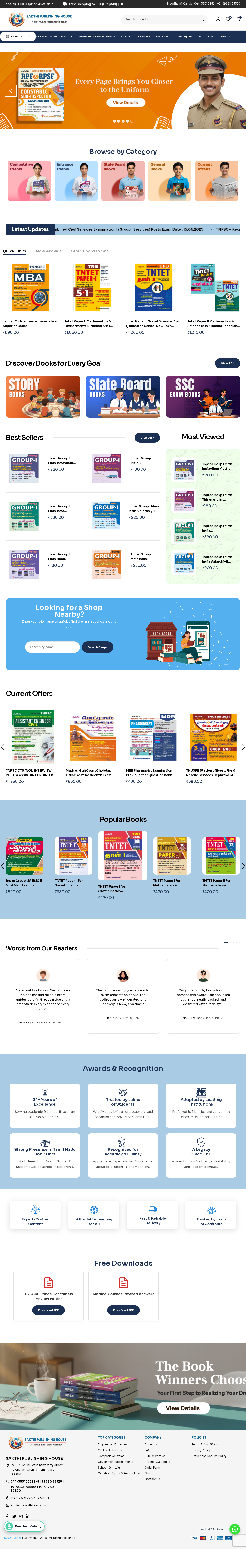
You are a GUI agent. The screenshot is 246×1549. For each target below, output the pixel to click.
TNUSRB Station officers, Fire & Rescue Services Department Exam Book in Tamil (150, 775)
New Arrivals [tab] (49, 251)
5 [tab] (131, 121)
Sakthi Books (13, 1538)
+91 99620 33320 (228, 3)
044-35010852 (204, 3)
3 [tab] (123, 121)
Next (125, 397)
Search (202, 19)
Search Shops (97, 647)
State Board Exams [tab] (90, 251)
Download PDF (48, 1310)
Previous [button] (11, 91)
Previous (2, 747)
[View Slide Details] (123, 90)
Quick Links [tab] (14, 251)
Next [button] (235, 91)
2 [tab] (118, 121)
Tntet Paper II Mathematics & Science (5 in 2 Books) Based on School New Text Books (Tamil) (212, 326)
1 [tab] (114, 121)
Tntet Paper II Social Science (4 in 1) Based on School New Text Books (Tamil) (152, 326)
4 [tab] (127, 121)
